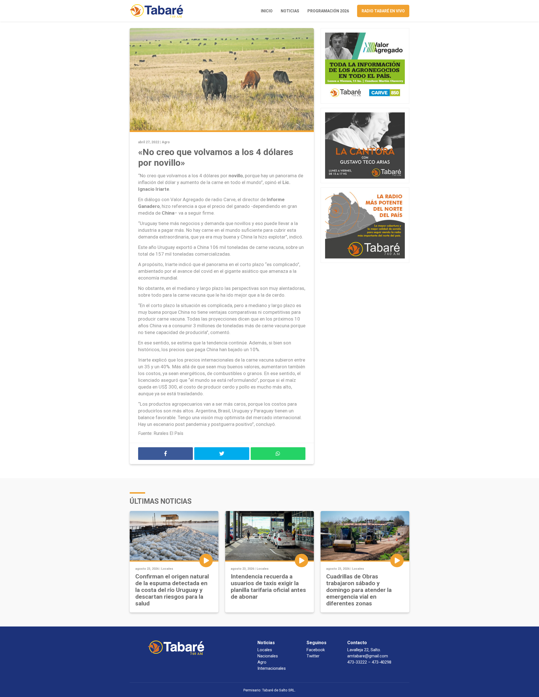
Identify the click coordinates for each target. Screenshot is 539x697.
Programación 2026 (328, 11)
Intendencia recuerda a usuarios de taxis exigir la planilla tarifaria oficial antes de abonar (268, 586)
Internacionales (271, 668)
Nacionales (267, 656)
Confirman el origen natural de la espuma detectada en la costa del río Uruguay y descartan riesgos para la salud (172, 590)
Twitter (313, 656)
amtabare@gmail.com (367, 656)
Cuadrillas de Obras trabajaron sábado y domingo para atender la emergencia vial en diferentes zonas (359, 590)
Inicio (267, 11)
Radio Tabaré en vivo (383, 11)
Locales (167, 569)
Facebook (316, 649)
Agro (166, 142)
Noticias (290, 11)
